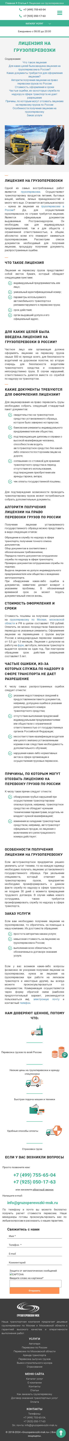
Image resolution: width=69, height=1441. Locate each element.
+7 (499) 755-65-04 (34, 9)
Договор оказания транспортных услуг (34, 1397)
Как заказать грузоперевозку (34, 1394)
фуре (20, 645)
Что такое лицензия (35, 63)
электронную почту (46, 999)
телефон (25, 1003)
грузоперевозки (30, 192)
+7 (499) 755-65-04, (34, 1417)
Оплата (34, 1401)
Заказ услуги (34, 115)
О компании (34, 1382)
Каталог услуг (34, 1378)
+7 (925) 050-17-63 (34, 15)
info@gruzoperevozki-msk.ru (32, 1203)
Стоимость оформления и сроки (34, 87)
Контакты (34, 1386)
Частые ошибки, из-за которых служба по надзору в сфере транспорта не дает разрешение (34, 94)
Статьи (34, 1390)
